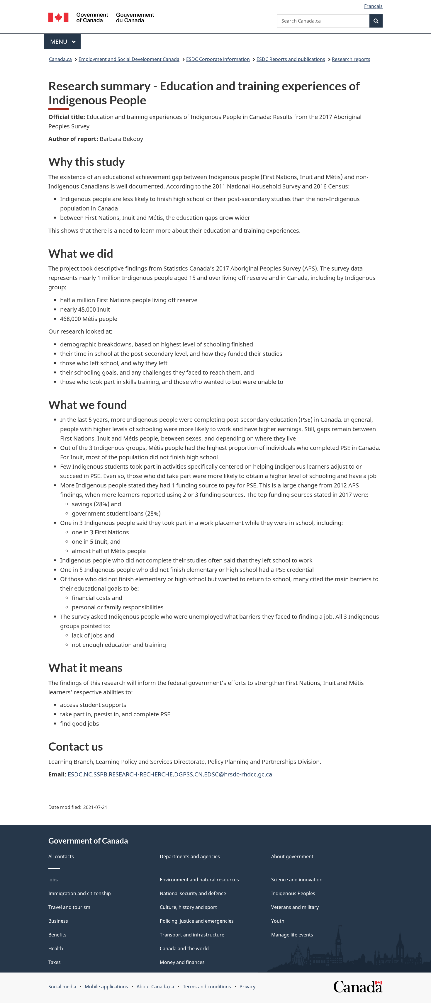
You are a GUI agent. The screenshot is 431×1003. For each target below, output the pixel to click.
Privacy (247, 986)
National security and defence (193, 893)
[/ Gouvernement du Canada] (101, 18)
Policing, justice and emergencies (197, 921)
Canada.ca (60, 59)
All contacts (61, 856)
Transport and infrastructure (192, 934)
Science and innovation (297, 879)
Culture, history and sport (188, 907)
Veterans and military (295, 907)
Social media (62, 986)
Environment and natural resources (199, 879)
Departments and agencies (190, 856)
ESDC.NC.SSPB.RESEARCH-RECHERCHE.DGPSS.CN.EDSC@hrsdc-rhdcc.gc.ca (170, 774)
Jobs (53, 879)
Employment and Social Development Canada (129, 59)
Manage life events (292, 934)
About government (292, 856)
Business (58, 921)
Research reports (351, 59)
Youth (277, 921)
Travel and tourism (69, 907)
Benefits (57, 934)
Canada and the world (184, 948)
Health (55, 948)
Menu (59, 41)
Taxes (54, 962)
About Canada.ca (155, 986)
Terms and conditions (207, 986)
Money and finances (182, 962)
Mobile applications (106, 986)
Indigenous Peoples (293, 893)
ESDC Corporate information (218, 59)
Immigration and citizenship (79, 893)
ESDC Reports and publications (291, 59)
